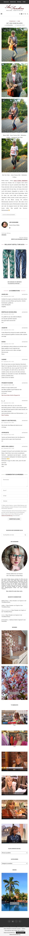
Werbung (19, 1)
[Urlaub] (14, 892)
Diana (4, 341)
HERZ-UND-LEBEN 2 (8, 446)
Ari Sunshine (9, 25)
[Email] (21, 14)
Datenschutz (13, 1)
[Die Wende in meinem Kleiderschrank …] (14, 264)
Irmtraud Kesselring (9, 312)
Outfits (18, 21)
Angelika (5, 294)
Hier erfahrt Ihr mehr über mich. (14, 591)
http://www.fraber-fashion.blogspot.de (11, 395)
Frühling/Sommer (12, 21)
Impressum (6, 1)
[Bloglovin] (23, 14)
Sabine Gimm (5, 600)
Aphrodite (5, 432)
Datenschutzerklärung (7, 515)
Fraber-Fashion (7, 383)
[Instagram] (19, 14)
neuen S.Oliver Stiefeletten (20, 180)
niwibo (3, 605)
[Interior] (14, 647)
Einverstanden (20, 932)
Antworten (24, 294)
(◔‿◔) (3, 400)
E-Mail (24, 1)
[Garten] (14, 683)
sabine (4, 359)
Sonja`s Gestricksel (9, 420)
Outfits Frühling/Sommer (9, 214)
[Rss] (25, 14)
